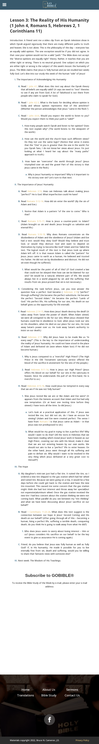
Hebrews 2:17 (35, 337)
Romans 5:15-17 (36, 221)
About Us (48, 690)
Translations (25, 695)
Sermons (72, 690)
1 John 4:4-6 (33, 115)
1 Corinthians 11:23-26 (38, 511)
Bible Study (48, 695)
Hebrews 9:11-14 (39, 369)
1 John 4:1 (32, 86)
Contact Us (72, 695)
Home (25, 690)
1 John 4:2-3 (33, 102)
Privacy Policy (82, 740)
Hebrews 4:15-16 (35, 385)
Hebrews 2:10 (34, 191)
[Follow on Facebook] (49, 719)
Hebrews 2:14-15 (34, 311)
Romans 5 (45, 421)
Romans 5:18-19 (36, 234)
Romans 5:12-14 (35, 201)
